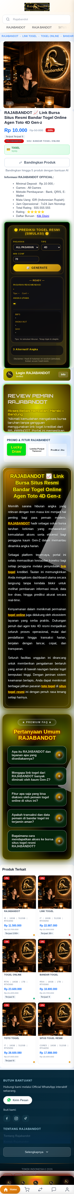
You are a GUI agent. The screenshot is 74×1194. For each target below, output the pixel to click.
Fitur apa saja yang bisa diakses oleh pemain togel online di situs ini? (30, 797)
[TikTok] (25, 1118)
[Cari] (7, 19)
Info (63, 374)
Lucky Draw (16, 450)
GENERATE (37, 268)
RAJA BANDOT (42, 27)
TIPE (43, 242)
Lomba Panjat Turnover (37, 450)
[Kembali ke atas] (66, 1173)
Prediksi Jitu (57, 450)
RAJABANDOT (15, 27)
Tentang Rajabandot (17, 1136)
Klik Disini (43, 216)
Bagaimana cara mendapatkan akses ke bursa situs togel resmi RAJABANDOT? (32, 841)
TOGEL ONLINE (50, 36)
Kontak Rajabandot (16, 1142)
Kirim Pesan (20, 1100)
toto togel (48, 686)
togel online (16, 615)
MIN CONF (18, 254)
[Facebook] (6, 1118)
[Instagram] (16, 1118)
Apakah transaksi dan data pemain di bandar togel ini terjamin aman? (31, 818)
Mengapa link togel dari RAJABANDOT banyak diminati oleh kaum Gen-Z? (31, 776)
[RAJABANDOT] (36, 7)
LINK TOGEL (29, 36)
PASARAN (18, 242)
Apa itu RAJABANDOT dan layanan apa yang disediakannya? (31, 755)
